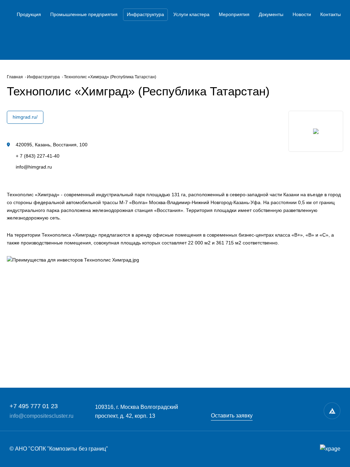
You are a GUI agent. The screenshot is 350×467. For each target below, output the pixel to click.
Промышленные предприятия (84, 14)
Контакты (330, 14)
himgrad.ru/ (25, 117)
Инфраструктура (145, 14)
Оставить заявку (232, 415)
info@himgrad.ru (34, 167)
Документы (271, 14)
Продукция (29, 14)
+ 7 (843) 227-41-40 (37, 156)
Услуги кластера (191, 14)
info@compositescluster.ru (41, 416)
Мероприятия (234, 14)
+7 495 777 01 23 (34, 406)
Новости (302, 14)
